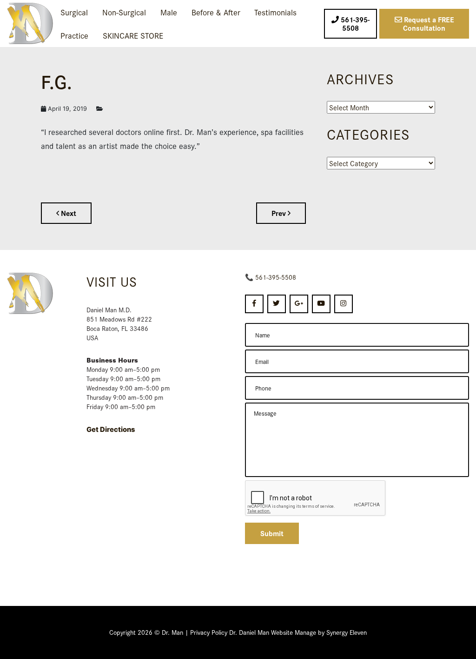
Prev (279, 213)
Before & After (216, 12)
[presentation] (315, 498)
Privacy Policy (208, 632)
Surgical (74, 12)
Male (168, 12)
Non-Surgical (124, 12)
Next (67, 213)
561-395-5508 (275, 277)
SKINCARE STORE (133, 35)
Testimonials (275, 12)
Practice (74, 35)
